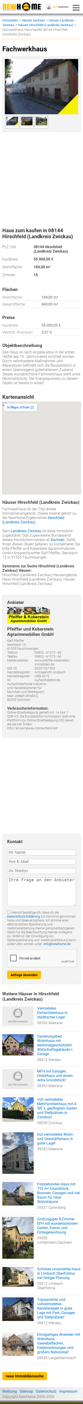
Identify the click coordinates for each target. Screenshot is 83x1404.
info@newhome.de (57, 944)
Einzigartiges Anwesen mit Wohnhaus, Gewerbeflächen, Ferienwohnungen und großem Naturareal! (58, 1343)
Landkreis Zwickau (26, 531)
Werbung (9, 1391)
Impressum (68, 1391)
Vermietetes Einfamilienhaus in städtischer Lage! (52, 1012)
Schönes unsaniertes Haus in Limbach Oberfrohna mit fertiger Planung (58, 1273)
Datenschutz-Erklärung (23, 916)
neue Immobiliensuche (25, 1376)
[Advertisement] (41, 178)
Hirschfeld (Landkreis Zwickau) (33, 520)
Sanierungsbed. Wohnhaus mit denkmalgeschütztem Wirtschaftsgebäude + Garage (55, 1045)
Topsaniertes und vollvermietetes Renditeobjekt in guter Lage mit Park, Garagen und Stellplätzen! (56, 1308)
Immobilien (10, 20)
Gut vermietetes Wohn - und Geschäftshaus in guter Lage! (56, 1138)
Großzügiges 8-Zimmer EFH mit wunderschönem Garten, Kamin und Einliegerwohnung (57, 1225)
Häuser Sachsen (33, 20)
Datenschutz (46, 1391)
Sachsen (57, 540)
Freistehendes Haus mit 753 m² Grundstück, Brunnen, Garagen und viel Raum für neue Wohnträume (58, 1193)
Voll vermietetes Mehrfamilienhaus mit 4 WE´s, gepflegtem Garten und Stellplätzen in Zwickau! (57, 1108)
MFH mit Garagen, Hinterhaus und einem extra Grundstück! (55, 1075)
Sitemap (26, 1391)
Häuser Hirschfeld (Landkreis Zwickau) (45, 25)
